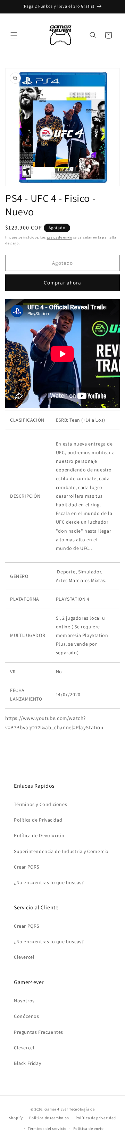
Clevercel (24, 957)
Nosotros (24, 1000)
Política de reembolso (49, 1117)
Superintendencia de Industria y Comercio (61, 851)
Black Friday (27, 1063)
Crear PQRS (26, 867)
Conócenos (26, 1016)
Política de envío (88, 1128)
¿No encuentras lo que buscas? (49, 882)
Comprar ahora (62, 282)
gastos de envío (60, 237)
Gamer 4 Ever (56, 1109)
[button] (14, 35)
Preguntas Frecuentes (38, 1032)
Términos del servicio (47, 1128)
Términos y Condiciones (40, 804)
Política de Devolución (39, 835)
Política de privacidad (96, 1117)
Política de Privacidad (38, 820)
